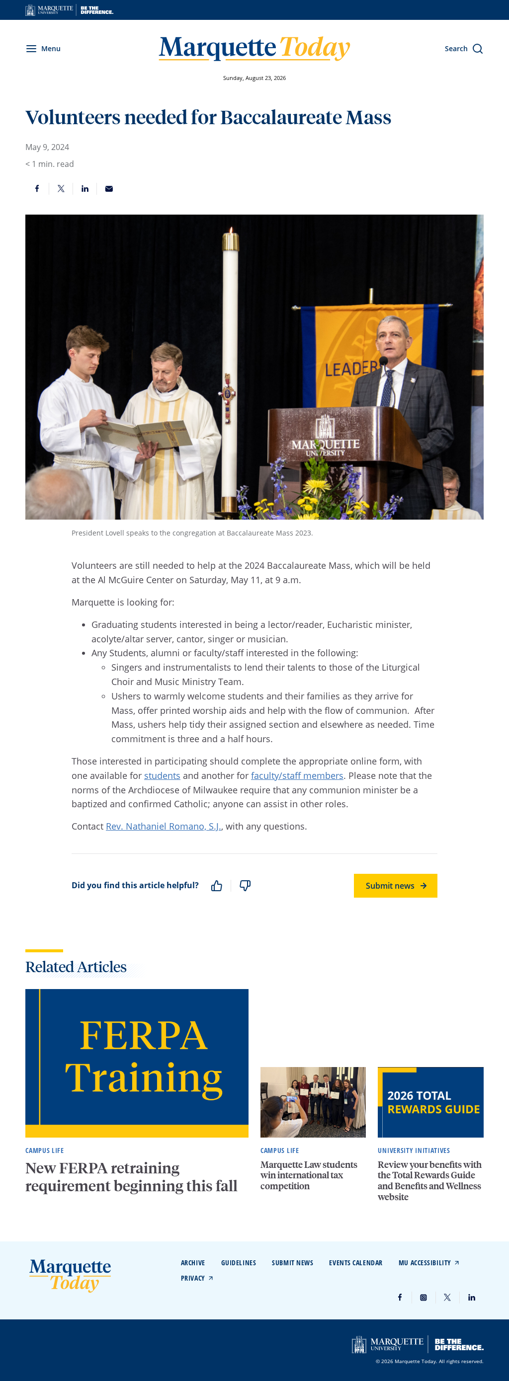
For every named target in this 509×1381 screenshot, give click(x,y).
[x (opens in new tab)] (448, 1298)
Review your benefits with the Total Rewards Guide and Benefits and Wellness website (430, 1180)
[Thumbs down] (245, 886)
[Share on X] (61, 189)
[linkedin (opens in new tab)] (472, 1298)
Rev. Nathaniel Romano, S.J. (163, 826)
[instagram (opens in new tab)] (424, 1298)
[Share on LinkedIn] (85, 189)
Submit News (292, 1262)
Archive (193, 1262)
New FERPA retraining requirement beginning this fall (133, 1177)
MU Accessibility (425, 1262)
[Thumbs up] (217, 886)
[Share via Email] (109, 189)
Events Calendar (355, 1262)
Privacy (193, 1278)
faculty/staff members (297, 775)
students (162, 775)
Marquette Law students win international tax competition (308, 1175)
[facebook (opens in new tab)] (400, 1298)
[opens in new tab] (69, 10)
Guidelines (238, 1262)
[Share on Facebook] (37, 189)
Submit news (390, 885)
